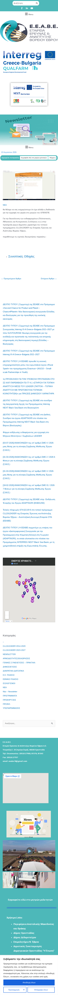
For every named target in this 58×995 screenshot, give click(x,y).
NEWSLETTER (9, 654)
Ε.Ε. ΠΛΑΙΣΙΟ (8, 675)
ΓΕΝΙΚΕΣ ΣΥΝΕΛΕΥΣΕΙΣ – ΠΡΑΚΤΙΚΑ (19, 663)
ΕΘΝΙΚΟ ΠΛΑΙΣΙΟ (10, 679)
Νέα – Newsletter (10, 692)
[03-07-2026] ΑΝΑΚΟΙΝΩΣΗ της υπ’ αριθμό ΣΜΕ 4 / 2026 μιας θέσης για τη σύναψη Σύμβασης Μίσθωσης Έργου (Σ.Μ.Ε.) (28, 446)
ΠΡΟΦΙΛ (6, 704)
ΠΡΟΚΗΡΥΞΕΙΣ (9, 700)
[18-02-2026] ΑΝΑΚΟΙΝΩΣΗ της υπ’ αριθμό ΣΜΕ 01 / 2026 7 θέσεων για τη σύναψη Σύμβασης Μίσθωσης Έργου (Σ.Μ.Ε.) (28, 489)
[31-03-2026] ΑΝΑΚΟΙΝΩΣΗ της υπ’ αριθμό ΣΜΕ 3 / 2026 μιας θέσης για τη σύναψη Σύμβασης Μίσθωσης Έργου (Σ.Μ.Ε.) (28, 474)
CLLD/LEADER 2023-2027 (14, 650)
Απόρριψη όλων (41, 990)
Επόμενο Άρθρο (49, 279)
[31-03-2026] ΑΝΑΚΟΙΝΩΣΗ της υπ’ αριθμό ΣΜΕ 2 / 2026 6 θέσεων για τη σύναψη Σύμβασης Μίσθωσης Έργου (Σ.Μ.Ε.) (29, 460)
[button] (28, 13)
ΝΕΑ (5, 205)
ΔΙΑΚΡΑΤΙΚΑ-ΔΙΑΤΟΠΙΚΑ (13, 671)
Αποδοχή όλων (29, 982)
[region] (29, 975)
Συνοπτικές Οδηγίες (21, 256)
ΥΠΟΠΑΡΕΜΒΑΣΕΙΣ (11, 708)
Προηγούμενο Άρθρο (11, 279)
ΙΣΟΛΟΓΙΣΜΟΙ (9, 683)
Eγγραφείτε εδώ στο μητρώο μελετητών (30, 895)
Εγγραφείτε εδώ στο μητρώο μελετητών (28, 158)
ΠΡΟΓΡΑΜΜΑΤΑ (10, 696)
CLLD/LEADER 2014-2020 (14, 646)
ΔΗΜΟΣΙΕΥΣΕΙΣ (10, 667)
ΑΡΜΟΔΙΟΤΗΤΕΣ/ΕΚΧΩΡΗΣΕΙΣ (16, 659)
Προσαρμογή (13, 990)
